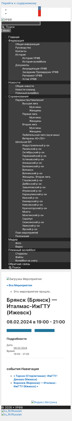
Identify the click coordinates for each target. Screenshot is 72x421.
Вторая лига (29, 124)
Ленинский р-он (31, 148)
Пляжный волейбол (27, 92)
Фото (18, 243)
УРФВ (19, 407)
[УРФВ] (6, 19)
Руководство (23, 47)
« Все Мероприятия (19, 285)
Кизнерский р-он (32, 201)
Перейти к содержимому (19, 3)
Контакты (21, 51)
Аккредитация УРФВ (34, 68)
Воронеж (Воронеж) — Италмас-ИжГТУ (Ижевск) (35, 384)
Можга (26, 211)
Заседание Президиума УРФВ (40, 72)
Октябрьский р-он (33, 152)
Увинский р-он (31, 225)
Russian (17, 411)
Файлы (19, 257)
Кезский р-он (30, 197)
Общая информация (27, 44)
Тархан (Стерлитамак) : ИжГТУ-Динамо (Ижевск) (36, 377)
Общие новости (24, 85)
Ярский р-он (29, 229)
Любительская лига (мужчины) (41, 134)
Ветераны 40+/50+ (33, 138)
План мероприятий (26, 232)
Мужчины (35, 106)
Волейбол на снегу (26, 260)
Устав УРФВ (29, 78)
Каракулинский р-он (34, 194)
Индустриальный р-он (35, 145)
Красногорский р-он (34, 208)
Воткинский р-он (32, 173)
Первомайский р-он (34, 155)
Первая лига (29, 113)
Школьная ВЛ (23, 141)
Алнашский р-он (32, 162)
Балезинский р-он (33, 166)
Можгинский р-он (33, 215)
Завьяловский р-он (33, 187)
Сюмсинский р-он (33, 222)
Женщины (35, 110)
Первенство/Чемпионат (29, 99)
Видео (19, 246)
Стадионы (21, 253)
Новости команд (25, 89)
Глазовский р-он (32, 180)
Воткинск (27, 169)
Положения (22, 236)
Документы (22, 65)
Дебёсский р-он (32, 183)
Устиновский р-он (33, 159)
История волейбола (34, 61)
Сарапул (27, 218)
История (20, 54)
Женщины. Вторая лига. (36, 176)
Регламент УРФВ (32, 75)
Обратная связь (19, 264)
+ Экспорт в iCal (45, 330)
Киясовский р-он (32, 204)
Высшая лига (30, 103)
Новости (14, 82)
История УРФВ (31, 58)
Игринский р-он (31, 190)
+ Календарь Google (19, 330)
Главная (13, 37)
